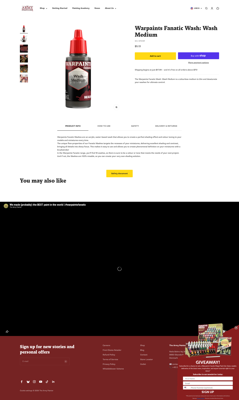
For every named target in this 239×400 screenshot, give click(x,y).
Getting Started (59, 8)
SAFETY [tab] (135, 126)
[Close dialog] (236, 327)
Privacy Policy (109, 364)
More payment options (198, 62)
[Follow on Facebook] (21, 381)
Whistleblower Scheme (113, 369)
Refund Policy (109, 355)
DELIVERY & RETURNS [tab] (166, 126)
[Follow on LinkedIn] (53, 381)
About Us (109, 8)
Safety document (119, 173)
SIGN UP (208, 392)
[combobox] (186, 387)
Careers (106, 345)
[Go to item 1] (24, 29)
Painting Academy (81, 8)
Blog (142, 350)
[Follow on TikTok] (47, 381)
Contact (143, 355)
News (97, 8)
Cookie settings (26, 391)
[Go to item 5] (24, 69)
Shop (42, 8)
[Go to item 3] (24, 49)
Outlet (143, 364)
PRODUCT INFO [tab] (73, 126)
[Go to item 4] (24, 59)
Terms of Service (110, 359)
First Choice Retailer (112, 350)
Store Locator (146, 359)
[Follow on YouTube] (40, 381)
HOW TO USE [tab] (103, 126)
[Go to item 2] (24, 39)
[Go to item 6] (24, 78)
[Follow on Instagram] (34, 381)
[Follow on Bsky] (28, 381)
